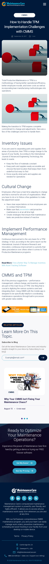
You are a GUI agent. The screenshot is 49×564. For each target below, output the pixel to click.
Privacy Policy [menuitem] (27, 536)
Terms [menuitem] (16, 536)
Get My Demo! (23, 463)
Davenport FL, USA (26, 548)
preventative (24, 209)
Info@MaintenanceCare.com (26, 552)
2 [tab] (24, 418)
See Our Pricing (22, 471)
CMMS (25, 15)
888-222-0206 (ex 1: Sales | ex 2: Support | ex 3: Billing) (26, 556)
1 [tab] (22, 418)
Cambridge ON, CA (26, 545)
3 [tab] (27, 418)
